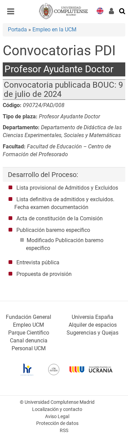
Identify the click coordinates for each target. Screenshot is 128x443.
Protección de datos (57, 423)
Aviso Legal (57, 416)
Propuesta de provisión (44, 274)
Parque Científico (28, 332)
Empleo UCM (28, 325)
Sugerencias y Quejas (92, 332)
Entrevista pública (37, 262)
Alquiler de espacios (93, 325)
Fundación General (28, 317)
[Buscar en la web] (122, 10)
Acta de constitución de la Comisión (59, 218)
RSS (64, 430)
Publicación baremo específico (53, 230)
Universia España (92, 317)
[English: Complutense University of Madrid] (100, 10)
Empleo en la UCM (54, 29)
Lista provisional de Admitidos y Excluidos (67, 187)
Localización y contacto (57, 409)
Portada (17, 29)
